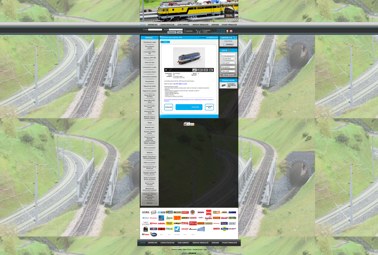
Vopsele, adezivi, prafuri (149, 132)
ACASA (143, 25)
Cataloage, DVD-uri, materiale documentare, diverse (149, 196)
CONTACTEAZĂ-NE (167, 25)
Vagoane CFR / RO (150, 58)
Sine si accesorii (149, 147)
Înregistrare (171, 32)
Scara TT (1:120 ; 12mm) (149, 106)
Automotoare (149, 81)
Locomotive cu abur (149, 67)
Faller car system (149, 162)
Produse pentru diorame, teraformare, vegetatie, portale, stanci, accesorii (150, 140)
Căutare (226, 75)
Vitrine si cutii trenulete (149, 183)
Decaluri (149, 203)
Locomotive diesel (149, 72)
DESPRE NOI (152, 25)
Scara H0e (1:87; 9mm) (149, 101)
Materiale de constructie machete (150, 189)
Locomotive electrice (150, 76)
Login (180, 32)
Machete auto (149, 127)
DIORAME (215, 25)
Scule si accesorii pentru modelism (150, 178)
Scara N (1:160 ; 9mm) (149, 112)
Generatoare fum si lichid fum (149, 167)
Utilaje (150, 122)
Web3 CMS (192, 253)
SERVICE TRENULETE (200, 25)
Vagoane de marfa (150, 86)
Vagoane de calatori (149, 91)
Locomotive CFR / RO (150, 52)
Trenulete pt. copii (150, 42)
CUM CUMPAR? (183, 25)
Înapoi (165, 42)
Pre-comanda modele (149, 47)
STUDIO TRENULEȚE (229, 25)
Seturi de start (149, 62)
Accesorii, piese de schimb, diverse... (149, 173)
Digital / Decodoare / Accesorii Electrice (149, 157)
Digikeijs (150, 152)
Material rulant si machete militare (149, 117)
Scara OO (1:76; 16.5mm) (149, 95)
